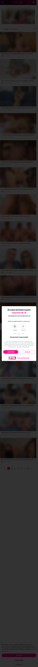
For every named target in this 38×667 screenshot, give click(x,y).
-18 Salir (27, 352)
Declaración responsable (19, 337)
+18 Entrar (10, 352)
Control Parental (23, 358)
